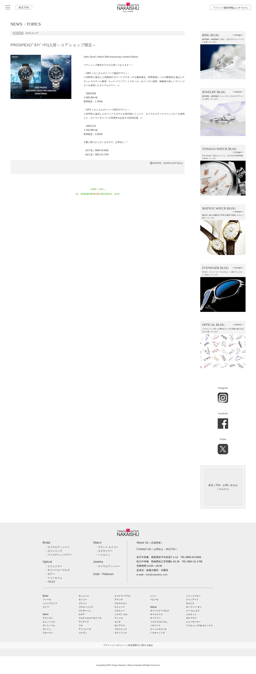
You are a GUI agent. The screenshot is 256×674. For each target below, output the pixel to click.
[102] (109, 194)
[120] (117, 194)
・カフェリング (53, 550)
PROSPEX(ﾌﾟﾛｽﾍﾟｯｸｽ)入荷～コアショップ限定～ (53, 45)
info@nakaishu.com (157, 574)
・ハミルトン (103, 554)
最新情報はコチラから (230, 7)
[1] (77, 194)
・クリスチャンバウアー (58, 554)
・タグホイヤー (104, 550)
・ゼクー (50, 573)
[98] (93, 194)
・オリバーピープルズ (57, 570)
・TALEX (50, 581)
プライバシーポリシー (114, 645)
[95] (82, 194)
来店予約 (23, 7)
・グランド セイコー (107, 547)
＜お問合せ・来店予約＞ (157, 549)
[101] (105, 194)
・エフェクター (53, 566)
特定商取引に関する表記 (140, 645)
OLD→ (102, 189)
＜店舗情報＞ (150, 542)
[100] (100, 194)
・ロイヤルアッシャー (57, 547)
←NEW (92, 189)
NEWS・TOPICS (25, 24)
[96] (86, 194)
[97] (89, 194)
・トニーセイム (53, 577)
